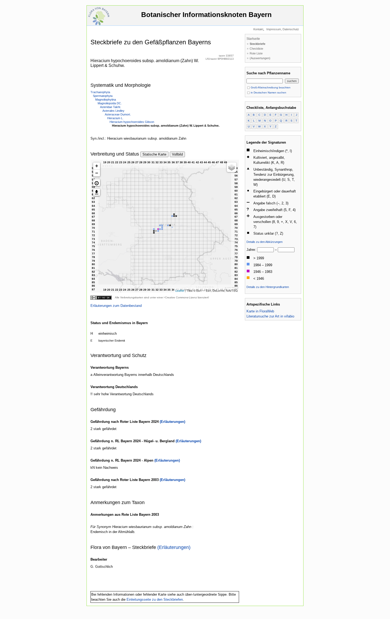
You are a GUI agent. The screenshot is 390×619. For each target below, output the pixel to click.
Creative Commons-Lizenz (181, 297)
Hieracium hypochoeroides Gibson (132, 121)
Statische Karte (154, 154)
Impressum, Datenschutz (282, 29)
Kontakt (258, 29)
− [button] (96, 173)
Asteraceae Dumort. (118, 114)
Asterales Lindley (113, 110)
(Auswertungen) (260, 58)
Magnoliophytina (105, 99)
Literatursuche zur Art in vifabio (270, 316)
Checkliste (256, 48)
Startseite (253, 39)
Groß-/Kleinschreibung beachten (270, 87)
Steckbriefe (257, 43)
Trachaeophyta (100, 92)
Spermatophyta (102, 95)
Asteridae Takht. (110, 107)
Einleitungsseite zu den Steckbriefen (155, 599)
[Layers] (231, 167)
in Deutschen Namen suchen (268, 92)
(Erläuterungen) (172, 422)
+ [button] (96, 166)
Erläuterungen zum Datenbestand (116, 306)
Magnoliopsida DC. (110, 103)
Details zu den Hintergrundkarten (267, 287)
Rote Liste (256, 53)
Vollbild (177, 154)
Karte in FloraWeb (260, 311)
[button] (96, 182)
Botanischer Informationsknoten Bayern (206, 15)
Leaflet (179, 290)
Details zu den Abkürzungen (264, 241)
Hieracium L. (115, 118)
